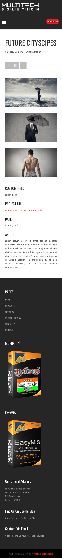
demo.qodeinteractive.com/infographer (24, 210)
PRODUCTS (10, 305)
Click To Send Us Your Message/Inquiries (24, 535)
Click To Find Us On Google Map (20, 518)
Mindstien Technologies (42, 553)
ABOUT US (9, 311)
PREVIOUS (8, 65)
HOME (7, 299)
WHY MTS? (10, 323)
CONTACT (9, 329)
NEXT (23, 65)
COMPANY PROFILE (13, 317)
